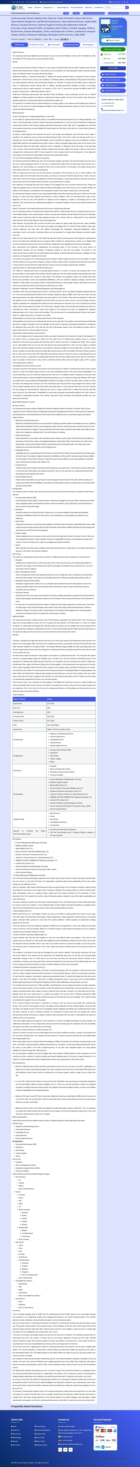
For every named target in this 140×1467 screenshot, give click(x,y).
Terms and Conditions (43, 1430)
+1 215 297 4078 (32, 2)
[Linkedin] (128, 2)
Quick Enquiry (115, 2)
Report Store (16, 1434)
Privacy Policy (40, 1426)
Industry (76, 13)
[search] (127, 7)
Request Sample (114, 40)
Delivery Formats (41, 1445)
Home (30, 7)
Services (37, 7)
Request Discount (111, 85)
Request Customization (113, 80)
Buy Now (114, 68)
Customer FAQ (40, 1434)
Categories (48, 7)
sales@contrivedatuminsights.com (52, 2)
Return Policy (40, 1441)
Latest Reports (63, 7)
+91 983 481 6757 (18, 2)
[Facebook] (123, 2)
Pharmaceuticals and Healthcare (94, 13)
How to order (40, 1437)
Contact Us (98, 7)
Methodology (16, 1437)
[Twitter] (125, 2)
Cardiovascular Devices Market (118, 13)
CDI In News (16, 1445)
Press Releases (77, 7)
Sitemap (15, 1441)
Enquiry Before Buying (112, 91)
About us (88, 7)
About (14, 1426)
